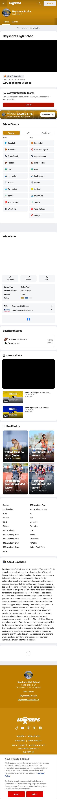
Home (6, 21)
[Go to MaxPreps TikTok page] (16, 728)
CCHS (5, 521)
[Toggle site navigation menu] (3, 3)
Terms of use (18, 745)
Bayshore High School (28, 681)
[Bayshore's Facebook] (28, 319)
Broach (6, 517)
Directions (10, 280)
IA (30, 513)
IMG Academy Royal (11, 547)
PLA (31, 530)
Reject (34, 794)
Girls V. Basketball (15, 76)
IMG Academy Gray (11, 542)
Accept (16, 794)
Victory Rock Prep (37, 547)
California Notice (36, 745)
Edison (5, 526)
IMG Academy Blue (11, 534)
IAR (31, 517)
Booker (6, 505)
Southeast (34, 538)
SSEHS (32, 534)
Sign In (28, 104)
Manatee (33, 521)
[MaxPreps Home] (15, 3)
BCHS (5, 513)
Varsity (11, 133)
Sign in (50, 3)
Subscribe (46, 114)
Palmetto (34, 526)
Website (29, 280)
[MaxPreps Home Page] (18, 28)
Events (15, 21)
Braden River (8, 509)
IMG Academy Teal (37, 505)
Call (46, 280)
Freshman (46, 133)
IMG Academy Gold (11, 538)
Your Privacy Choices (28, 748)
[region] (28, 776)
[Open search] (39, 3)
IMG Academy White (38, 509)
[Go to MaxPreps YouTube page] (22, 728)
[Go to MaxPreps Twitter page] (34, 728)
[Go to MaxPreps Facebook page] (40, 728)
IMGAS (5, 551)
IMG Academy (8, 530)
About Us (21, 736)
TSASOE (33, 542)
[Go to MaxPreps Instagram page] (28, 728)
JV (28, 133)
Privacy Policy (35, 740)
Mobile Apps (34, 736)
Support (27, 752)
